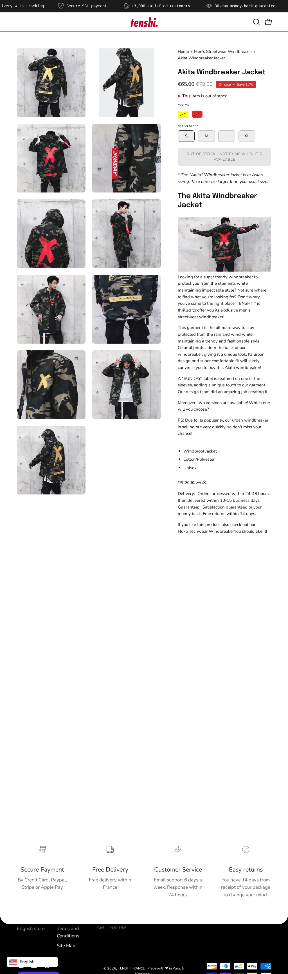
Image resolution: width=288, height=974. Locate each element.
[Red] (197, 114)
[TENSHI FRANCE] (144, 22)
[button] (256, 22)
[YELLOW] (183, 114)
